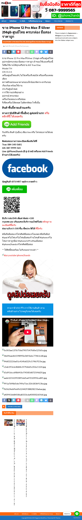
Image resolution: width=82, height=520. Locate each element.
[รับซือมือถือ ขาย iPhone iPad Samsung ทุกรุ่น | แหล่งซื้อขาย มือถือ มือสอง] (41, 18)
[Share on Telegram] (41, 52)
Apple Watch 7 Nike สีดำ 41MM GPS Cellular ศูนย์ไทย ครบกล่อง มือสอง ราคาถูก (14, 462)
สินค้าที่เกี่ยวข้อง (9, 413)
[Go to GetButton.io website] (76, 518)
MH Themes (56, 518)
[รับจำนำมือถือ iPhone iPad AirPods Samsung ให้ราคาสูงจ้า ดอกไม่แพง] (20, 422)
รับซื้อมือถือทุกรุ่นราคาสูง (35, 21)
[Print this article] (27, 52)
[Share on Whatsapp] (32, 52)
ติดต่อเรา (48, 21)
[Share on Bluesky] (46, 52)
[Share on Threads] (50, 52)
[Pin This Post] (18, 52)
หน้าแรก (4, 21)
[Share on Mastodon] (36, 52)
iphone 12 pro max (14, 406)
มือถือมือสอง (13, 21)
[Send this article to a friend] (23, 52)
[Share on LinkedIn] (13, 52)
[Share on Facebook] (4, 52)
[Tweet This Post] (9, 52)
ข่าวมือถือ (22, 21)
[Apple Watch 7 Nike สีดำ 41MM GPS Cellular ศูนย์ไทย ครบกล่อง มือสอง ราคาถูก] (8, 422)
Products (69, 21)
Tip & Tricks (58, 21)
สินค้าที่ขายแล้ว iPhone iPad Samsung (16, 46)
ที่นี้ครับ (38, 228)
